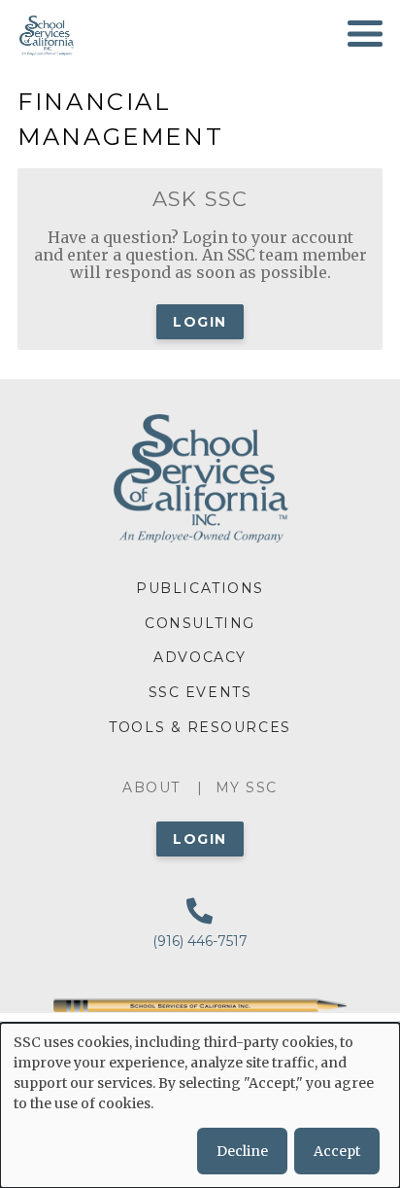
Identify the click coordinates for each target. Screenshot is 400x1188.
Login (200, 322)
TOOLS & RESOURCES (199, 727)
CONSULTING (199, 623)
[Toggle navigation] (365, 33)
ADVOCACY (199, 657)
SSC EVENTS (200, 692)
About (151, 787)
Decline (242, 1151)
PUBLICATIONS (199, 588)
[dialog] (200, 1105)
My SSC (247, 787)
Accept (337, 1151)
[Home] (45, 34)
